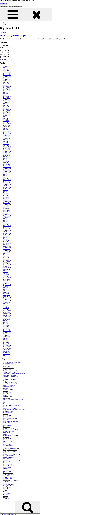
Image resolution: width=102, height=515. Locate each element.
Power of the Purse (8, 455)
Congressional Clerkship (9, 372)
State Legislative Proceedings (10, 480)
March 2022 (6, 122)
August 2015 (6, 217)
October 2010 (6, 299)
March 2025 (6, 85)
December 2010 (7, 296)
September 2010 (7, 300)
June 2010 (5, 305)
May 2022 (5, 119)
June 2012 (5, 272)
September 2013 (7, 250)
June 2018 (5, 175)
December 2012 (7, 263)
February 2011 (7, 293)
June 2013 (5, 254)
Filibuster (5, 414)
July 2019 (5, 157)
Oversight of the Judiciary (9, 451)
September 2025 (7, 79)
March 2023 (6, 108)
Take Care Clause (7, 481)
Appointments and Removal (10, 365)
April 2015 (6, 223)
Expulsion (5, 406)
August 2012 (6, 269)
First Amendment (7, 415)
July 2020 (5, 139)
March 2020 (6, 145)
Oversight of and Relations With (11, 448)
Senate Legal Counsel (8, 474)
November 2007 (7, 349)
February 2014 (7, 243)
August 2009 (6, 319)
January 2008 (6, 346)
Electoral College (7, 396)
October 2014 (6, 231)
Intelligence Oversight (8, 431)
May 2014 (5, 239)
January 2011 (6, 295)
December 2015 (7, 211)
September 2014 (7, 233)
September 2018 (7, 171)
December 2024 (7, 89)
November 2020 (7, 134)
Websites (5, 496)
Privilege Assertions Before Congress (12, 460)
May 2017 (5, 193)
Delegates (5, 388)
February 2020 (7, 147)
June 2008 (5, 339)
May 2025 (5, 82)
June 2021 (5, 129)
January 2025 (6, 88)
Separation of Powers (8, 477)
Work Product (6, 498)
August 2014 (6, 234)
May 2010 (5, 306)
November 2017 (7, 184)
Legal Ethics (6, 437)
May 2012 (5, 273)
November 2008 (7, 332)
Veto (4, 491)
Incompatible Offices (8, 428)
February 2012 (7, 277)
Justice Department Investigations (11, 435)
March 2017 (6, 195)
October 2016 (6, 203)
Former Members (7, 419)
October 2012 (6, 266)
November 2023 (7, 99)
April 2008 (6, 342)
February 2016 (7, 208)
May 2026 (5, 69)
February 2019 (7, 164)
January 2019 (6, 165)
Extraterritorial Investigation (10, 408)
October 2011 (6, 283)
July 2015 (5, 218)
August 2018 (6, 172)
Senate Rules (6, 475)
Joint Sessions (6, 432)
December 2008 (7, 331)
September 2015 (7, 216)
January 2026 (6, 73)
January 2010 (6, 312)
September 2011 (7, 285)
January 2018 (6, 181)
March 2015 (6, 224)
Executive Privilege (8, 404)
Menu (49, 20)
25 (4, 56)
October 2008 (6, 333)
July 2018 (5, 174)
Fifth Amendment (7, 412)
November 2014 (7, 230)
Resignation (6, 468)
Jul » (5, 59)
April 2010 (6, 308)
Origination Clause (8, 447)
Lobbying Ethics (7, 441)
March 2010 (6, 309)
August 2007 (6, 354)
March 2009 (6, 326)
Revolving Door (7, 471)
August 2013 (6, 252)
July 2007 (5, 355)
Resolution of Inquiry (8, 470)
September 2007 (7, 352)
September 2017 (7, 187)
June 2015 (5, 220)
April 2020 (6, 144)
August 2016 (6, 205)
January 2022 (6, 125)
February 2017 (7, 197)
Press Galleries (7, 458)
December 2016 (7, 200)
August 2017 (6, 188)
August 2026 (6, 66)
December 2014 (7, 228)
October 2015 (6, 214)
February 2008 (7, 345)
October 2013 (6, 249)
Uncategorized (7, 487)
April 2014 (6, 240)
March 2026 (6, 70)
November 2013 (7, 247)
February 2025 (7, 86)
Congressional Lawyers (9, 378)
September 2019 (7, 154)
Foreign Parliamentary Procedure (11, 418)
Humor (5, 424)
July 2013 (5, 253)
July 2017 (5, 190)
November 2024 (7, 90)
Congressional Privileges (9, 379)
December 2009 (7, 313)
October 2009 (6, 316)
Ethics (4, 402)
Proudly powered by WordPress (8, 514)
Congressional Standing (9, 381)
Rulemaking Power (8, 473)
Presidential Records (8, 457)
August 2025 (6, 80)
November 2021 (7, 126)
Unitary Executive (7, 488)
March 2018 (6, 178)
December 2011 (7, 280)
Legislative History (8, 438)
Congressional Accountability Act (11, 370)
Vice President (6, 493)
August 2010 (6, 302)
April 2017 (6, 194)
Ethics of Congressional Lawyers (13, 35)
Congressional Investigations (10, 376)
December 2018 (7, 167)
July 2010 (5, 303)
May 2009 (5, 323)
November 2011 (7, 282)
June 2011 (5, 289)
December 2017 (7, 182)
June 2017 (5, 191)
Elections (5, 395)
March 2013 (6, 259)
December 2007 (7, 348)
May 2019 (5, 159)
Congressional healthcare (9, 375)
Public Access (6, 461)
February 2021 (7, 131)
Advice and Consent (8, 363)
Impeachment (6, 427)
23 (1, 56)
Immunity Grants (7, 425)
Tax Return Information (9, 483)
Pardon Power (6, 452)
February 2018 (7, 180)
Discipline (5, 391)
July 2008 (5, 338)
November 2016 (7, 201)
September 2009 (7, 318)
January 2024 (6, 98)
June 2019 (5, 158)
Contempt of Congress (9, 385)
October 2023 (6, 100)
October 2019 (6, 152)
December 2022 (7, 112)
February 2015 (7, 226)
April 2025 (6, 83)
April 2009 (6, 325)
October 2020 (6, 135)
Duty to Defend (7, 394)
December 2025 (7, 75)
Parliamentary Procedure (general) (11, 454)
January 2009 (6, 329)
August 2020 (6, 138)
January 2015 (6, 227)
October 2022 (6, 115)
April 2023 (6, 106)
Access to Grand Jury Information (11, 362)
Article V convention (8, 368)
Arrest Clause (6, 366)
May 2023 (5, 105)
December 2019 (7, 149)
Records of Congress (8, 465)
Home (4, 22)
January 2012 (6, 279)
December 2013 (7, 246)
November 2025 (7, 76)
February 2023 (7, 109)
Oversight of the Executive (10, 450)
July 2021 (5, 128)
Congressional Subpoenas (9, 382)
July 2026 (5, 67)
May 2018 (5, 177)
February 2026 (7, 72)
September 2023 (7, 102)
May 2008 (5, 341)
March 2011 (6, 292)
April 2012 (6, 275)
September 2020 (7, 136)
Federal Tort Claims (8, 411)
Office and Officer (7, 444)
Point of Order (3, 3)
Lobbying (5, 440)
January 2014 (6, 244)
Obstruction (6, 442)
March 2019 (6, 162)
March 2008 (6, 344)
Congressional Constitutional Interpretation (14, 373)
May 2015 (5, 221)
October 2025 (6, 77)
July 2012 (5, 270)
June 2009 (5, 322)
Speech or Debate (7, 478)
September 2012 (7, 267)
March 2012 (6, 276)
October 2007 (6, 351)
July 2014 (5, 236)
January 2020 (6, 148)
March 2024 (6, 95)
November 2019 (7, 151)
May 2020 (5, 142)
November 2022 (7, 113)
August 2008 (6, 336)
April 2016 (6, 207)
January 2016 (6, 210)
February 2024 (7, 96)
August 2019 (6, 155)
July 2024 (5, 92)
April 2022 (6, 121)
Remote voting (7, 467)
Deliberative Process (8, 389)
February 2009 (7, 328)
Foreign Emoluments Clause (10, 417)
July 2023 (5, 103)
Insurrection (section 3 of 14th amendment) (14, 429)
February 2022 (7, 123)
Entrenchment (6, 401)
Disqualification (7, 392)
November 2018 (7, 168)
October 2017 (6, 185)
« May (1, 59)
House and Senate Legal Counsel (11, 421)
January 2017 (6, 198)
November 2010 (7, 298)
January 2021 (6, 132)
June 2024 (5, 93)
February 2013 (7, 260)
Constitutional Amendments (10, 383)
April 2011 (6, 290)
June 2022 (5, 118)
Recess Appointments (8, 464)
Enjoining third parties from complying (13, 399)
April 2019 (6, 161)
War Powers (6, 494)
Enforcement (6, 398)
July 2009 (5, 321)
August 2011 (6, 286)
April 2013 (6, 257)
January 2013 (6, 262)
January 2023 (6, 111)
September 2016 (7, 204)
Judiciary (5, 434)
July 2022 (5, 116)
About (4, 24)
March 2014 (6, 241)
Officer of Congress (8, 445)
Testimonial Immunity (8, 484)
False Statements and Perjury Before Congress (14, 409)
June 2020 (5, 141)
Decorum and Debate (8, 386)
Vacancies (5, 490)
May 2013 (5, 256)
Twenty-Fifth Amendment (9, 486)
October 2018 (6, 170)
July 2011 (5, 287)
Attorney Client (7, 369)
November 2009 (7, 315)
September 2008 (7, 335)
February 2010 (7, 310)
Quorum (5, 463)
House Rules (6, 422)
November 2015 (7, 213)
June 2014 (5, 237)
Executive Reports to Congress (11, 405)
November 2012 (7, 264)
